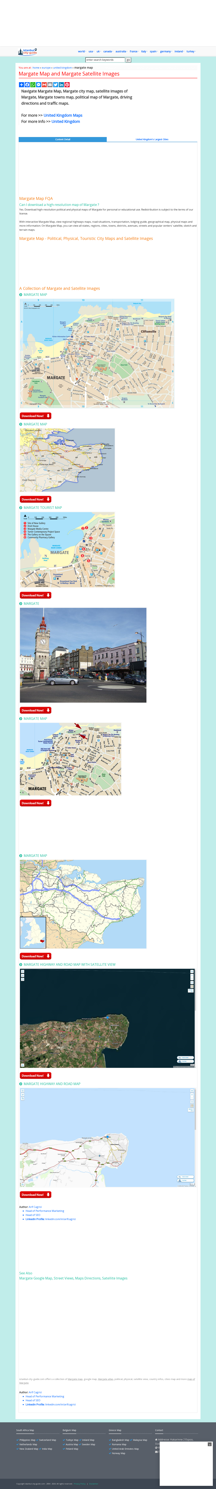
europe (46, 67)
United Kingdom (66, 121)
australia (121, 51)
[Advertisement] (108, 23)
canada (107, 51)
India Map (47, 1448)
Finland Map (72, 1448)
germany (165, 51)
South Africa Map (25, 1430)
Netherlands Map (28, 1444)
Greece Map (115, 1430)
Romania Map (119, 1444)
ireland (179, 51)
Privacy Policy (80, 1484)
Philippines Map (27, 1439)
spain (153, 51)
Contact (159, 1430)
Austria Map (72, 1444)
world (81, 51)
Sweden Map (88, 1444)
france (133, 51)
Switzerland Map (47, 1439)
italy (143, 51)
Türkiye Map (72, 1439)
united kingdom (62, 67)
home (36, 67)
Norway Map (118, 1453)
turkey (190, 51)
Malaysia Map (140, 1439)
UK (98, 51)
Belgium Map (69, 1430)
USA (91, 51)
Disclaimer (93, 1484)
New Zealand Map (28, 1448)
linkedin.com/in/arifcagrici (60, 1219)
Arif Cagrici (35, 1207)
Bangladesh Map (120, 1439)
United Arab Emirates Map (125, 1448)
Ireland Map (88, 1439)
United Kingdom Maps (63, 115)
